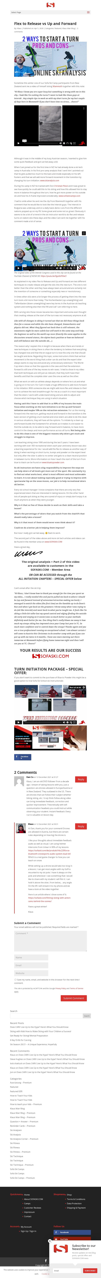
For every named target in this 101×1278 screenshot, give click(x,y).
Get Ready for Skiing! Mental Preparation (29, 1035)
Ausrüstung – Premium (21, 1082)
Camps (27, 1203)
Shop (69, 1194)
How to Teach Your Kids (21, 1095)
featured (58, 28)
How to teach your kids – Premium (26, 1104)
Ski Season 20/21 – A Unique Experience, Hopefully (33, 1044)
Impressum (29, 1212)
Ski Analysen (16, 1130)
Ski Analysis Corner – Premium (24, 1139)
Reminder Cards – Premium (22, 1126)
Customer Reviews (32, 1207)
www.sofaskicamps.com (69, 196)
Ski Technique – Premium (22, 1165)
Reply (81, 779)
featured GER (16, 1091)
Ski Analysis (15, 1134)
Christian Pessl (61, 186)
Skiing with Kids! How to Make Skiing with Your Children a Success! (40, 1031)
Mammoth (57, 86)
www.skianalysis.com (49, 180)
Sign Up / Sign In (28, 1231)
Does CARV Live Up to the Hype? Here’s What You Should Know (39, 1027)
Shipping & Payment (76, 1207)
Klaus (19, 28)
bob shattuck (16, 1063)
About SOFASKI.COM (33, 1199)
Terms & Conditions (76, 1199)
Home (27, 1194)
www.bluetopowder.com (53, 462)
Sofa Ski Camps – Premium (22, 1178)
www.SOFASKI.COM (53, 541)
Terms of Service (76, 988)
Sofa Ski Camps (17, 1169)
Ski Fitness (15, 1143)
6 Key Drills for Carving (20, 1040)
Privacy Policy (61, 988)
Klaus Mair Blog (68, 28)
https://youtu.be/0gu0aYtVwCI (53, 276)
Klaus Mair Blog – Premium (22, 1113)
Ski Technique (16, 1156)
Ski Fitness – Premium (20, 1151)
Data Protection (74, 1203)
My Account (26, 1226)
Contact (27, 1216)
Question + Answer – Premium (24, 1121)
